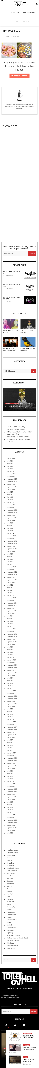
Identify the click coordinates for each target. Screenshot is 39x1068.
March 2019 (10, 688)
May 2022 (10, 590)
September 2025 (12, 487)
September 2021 (12, 611)
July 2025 (10, 492)
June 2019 (10, 680)
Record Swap (11, 912)
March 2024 (10, 533)
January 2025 (11, 507)
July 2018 (10, 709)
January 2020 (11, 662)
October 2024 (11, 515)
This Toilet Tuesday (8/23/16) (16, 407)
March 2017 (10, 750)
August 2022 (11, 582)
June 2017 (10, 742)
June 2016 (10, 773)
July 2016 (10, 771)
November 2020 (12, 637)
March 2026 (10, 471)
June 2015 (10, 804)
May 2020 (10, 652)
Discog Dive (10, 863)
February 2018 (11, 722)
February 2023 (11, 567)
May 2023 (10, 559)
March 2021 (10, 626)
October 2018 (11, 701)
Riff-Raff (9, 925)
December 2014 (12, 820)
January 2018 (11, 724)
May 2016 (10, 776)
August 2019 (11, 675)
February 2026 (11, 474)
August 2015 (11, 799)
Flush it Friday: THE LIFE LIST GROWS (18, 436)
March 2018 (10, 719)
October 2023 (11, 546)
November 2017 (12, 730)
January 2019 (11, 693)
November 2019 (12, 667)
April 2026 (10, 469)
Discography (10, 865)
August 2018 (11, 706)
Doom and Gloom (12, 871)
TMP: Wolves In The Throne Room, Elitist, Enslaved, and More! (9, 350)
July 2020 (10, 647)
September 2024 (12, 518)
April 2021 (10, 624)
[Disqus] (20, 162)
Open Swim (26, 1045)
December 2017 (12, 727)
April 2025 (10, 500)
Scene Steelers (11, 927)
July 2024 (10, 523)
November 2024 (12, 512)
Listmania (10, 881)
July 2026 (10, 461)
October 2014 (11, 825)
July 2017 (10, 740)
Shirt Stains (10, 930)
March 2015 (10, 812)
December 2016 (12, 758)
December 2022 (12, 572)
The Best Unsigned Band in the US (17, 938)
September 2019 (12, 673)
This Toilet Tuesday (13, 940)
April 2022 (10, 593)
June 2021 (10, 618)
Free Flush (10, 876)
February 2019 (11, 691)
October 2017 (11, 732)
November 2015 (12, 791)
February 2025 (11, 505)
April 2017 (10, 748)
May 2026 (10, 466)
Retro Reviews (11, 914)
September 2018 (12, 704)
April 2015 (10, 810)
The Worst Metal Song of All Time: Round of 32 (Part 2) (29, 1037)
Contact (27, 21)
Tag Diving (10, 933)
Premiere (9, 909)
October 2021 (11, 608)
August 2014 (11, 830)
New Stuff (8, 403)
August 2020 (11, 644)
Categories (14, 12)
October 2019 (11, 670)
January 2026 (11, 476)
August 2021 (11, 613)
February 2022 (11, 598)
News (8, 896)
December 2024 (12, 510)
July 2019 (10, 678)
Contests (9, 858)
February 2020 (11, 660)
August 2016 (11, 768)
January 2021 (11, 631)
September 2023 (12, 549)
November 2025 (12, 481)
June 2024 (10, 525)
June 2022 (10, 587)
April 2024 (10, 531)
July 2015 (10, 802)
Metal (8, 889)
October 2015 (11, 794)
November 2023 (12, 543)
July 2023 (10, 554)
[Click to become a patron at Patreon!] (20, 76)
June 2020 (10, 649)
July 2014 (10, 833)
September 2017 (12, 735)
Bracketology (27, 1033)
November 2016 (12, 760)
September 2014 (12, 828)
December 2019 (12, 665)
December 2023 (12, 541)
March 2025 (10, 502)
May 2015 (10, 807)
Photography (11, 907)
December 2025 (12, 479)
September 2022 (12, 580)
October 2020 (11, 639)
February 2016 (11, 784)
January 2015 (11, 817)
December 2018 (12, 696)
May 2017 (10, 745)
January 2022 (11, 600)
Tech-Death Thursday (13, 935)
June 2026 (10, 463)
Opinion (26, 1057)
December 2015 (12, 789)
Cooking (9, 860)
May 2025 (10, 497)
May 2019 (10, 683)
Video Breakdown (12, 945)
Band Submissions (12, 850)
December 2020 (12, 634)
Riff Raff (9, 922)
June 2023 (10, 556)
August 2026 (11, 458)
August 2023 (11, 551)
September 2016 (12, 766)
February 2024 (11, 536)
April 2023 (10, 562)
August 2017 (11, 737)
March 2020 (10, 657)
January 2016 (11, 786)
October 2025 (11, 484)
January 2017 (11, 755)
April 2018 (10, 717)
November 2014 (12, 823)
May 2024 (10, 528)
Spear (7, 36)
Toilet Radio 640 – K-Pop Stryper (17, 427)
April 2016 (10, 779)
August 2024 (11, 520)
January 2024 (11, 538)
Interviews (10, 878)
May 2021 (10, 621)
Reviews (9, 917)
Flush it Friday (11, 873)
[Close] (8, 1028)
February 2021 (11, 629)
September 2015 (12, 797)
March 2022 (10, 595)
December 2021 (12, 603)
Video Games (11, 948)
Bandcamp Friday (12, 852)
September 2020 (12, 642)
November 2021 (12, 605)
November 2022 (12, 574)
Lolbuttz (9, 886)
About (17, 21)
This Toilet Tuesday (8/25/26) (16, 429)
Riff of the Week (12, 920)
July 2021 (10, 616)
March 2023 (10, 564)
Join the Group (29, 12)
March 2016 (10, 781)
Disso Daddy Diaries (13, 868)
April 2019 (10, 686)
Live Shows (10, 883)
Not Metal (10, 899)
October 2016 (11, 763)
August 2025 (11, 489)
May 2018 (10, 714)
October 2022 (11, 577)
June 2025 (10, 494)
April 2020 (10, 655)
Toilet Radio (10, 943)
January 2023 (11, 569)
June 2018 (10, 711)
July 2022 (10, 585)
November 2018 (12, 698)
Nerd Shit (9, 891)
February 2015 (11, 815)
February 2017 (11, 753)
